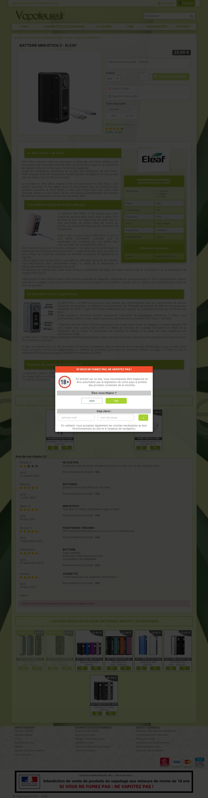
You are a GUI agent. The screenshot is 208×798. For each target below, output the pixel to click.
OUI (116, 400)
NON (91, 400)
